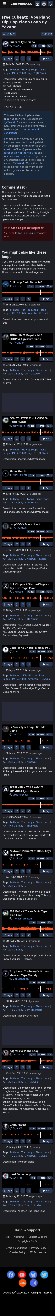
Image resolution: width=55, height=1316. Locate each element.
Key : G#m (24, 1009)
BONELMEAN (19, 475)
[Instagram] (34, 1283)
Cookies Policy (17, 1252)
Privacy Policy (38, 1247)
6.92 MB (12, 619)
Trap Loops (27, 370)
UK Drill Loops (29, 675)
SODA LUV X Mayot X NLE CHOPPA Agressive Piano (26, 337)
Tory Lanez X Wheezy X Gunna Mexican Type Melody (29, 973)
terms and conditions (21, 156)
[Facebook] (11, 1275)
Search (48, 33)
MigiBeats (17, 591)
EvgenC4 (17, 1128)
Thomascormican (22, 918)
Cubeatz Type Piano (22, 42)
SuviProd (17, 1177)
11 (50, 858)
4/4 (13, 73)
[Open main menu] (4, 4)
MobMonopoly (20, 978)
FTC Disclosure (37, 1252)
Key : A (22, 825)
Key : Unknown (27, 558)
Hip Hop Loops (29, 69)
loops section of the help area (20, 152)
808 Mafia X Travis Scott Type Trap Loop (28, 913)
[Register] (44, 3)
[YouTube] (22, 1275)
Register (33, 233)
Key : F (22, 502)
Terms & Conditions (16, 1247)
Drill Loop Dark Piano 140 (26, 282)
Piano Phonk (18, 471)
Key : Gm (32, 313)
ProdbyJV (17, 858)
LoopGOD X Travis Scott (25, 524)
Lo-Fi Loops (27, 499)
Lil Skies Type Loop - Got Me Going (27, 729)
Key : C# (23, 373)
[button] (50, 3)
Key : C (22, 619)
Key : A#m (33, 679)
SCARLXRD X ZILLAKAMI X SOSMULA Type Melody (26, 789)
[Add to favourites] (23, 58)
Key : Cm (32, 453)
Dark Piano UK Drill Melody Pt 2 (30, 648)
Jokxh (15, 651)
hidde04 (16, 286)
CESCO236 (18, 1054)
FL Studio (42, 73)
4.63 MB (12, 825)
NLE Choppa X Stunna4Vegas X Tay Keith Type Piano (29, 586)
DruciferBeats (20, 794)
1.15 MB (12, 502)
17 (50, 798)
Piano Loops (42, 370)
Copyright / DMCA (28, 1241)
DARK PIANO (18, 1124)
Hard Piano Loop (20, 1174)
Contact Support (37, 1236)
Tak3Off (16, 734)
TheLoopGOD (20, 528)
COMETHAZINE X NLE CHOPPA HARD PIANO (29, 420)
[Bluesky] (33, 1275)
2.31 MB (21, 73)
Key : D (31, 73)
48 (50, 426)
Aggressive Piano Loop (24, 1051)
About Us (19, 1236)
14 (50, 531)
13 (50, 346)
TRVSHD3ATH (19, 342)
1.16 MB (12, 1009)
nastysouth (18, 425)
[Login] (37, 3)
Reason (42, 558)
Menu (9, 33)
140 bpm (15, 69)
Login (9, 58)
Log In (21, 233)
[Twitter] (44, 1275)
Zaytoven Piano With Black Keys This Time (30, 852)
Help (7, 1236)
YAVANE (16, 45)
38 (50, 286)
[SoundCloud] (22, 1283)
